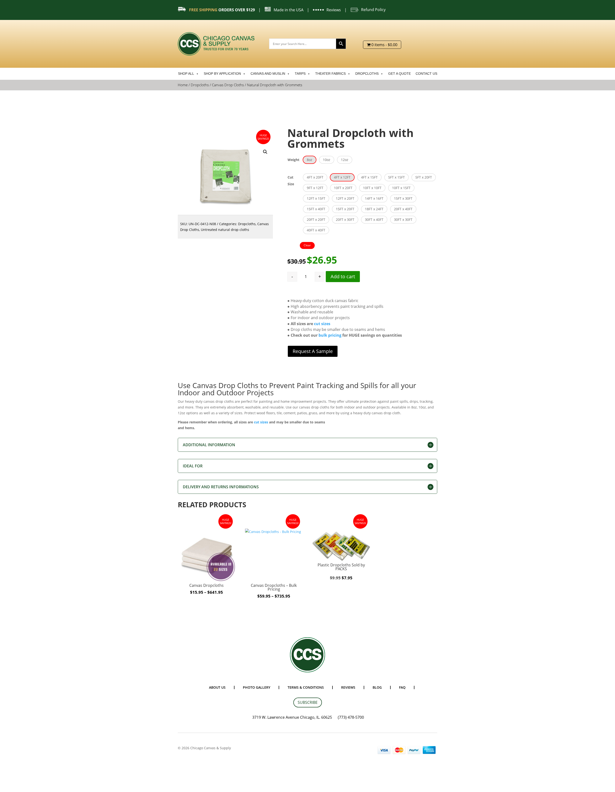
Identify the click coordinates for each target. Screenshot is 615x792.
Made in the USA (288, 9)
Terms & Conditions (306, 687)
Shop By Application (222, 73)
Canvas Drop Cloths (228, 84)
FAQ (402, 687)
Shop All (186, 73)
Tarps (300, 73)
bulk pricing (330, 335)
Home (183, 84)
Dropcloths (367, 73)
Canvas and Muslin (268, 73)
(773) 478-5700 (351, 717)
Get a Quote (399, 73)
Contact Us (426, 73)
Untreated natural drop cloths (225, 229)
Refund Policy (373, 9)
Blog (377, 687)
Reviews (333, 9)
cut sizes (321, 323)
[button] (265, 152)
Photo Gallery (256, 687)
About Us (217, 687)
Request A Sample (313, 351)
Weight (293, 159)
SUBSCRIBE (308, 702)
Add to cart (343, 276)
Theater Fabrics (330, 73)
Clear (307, 245)
